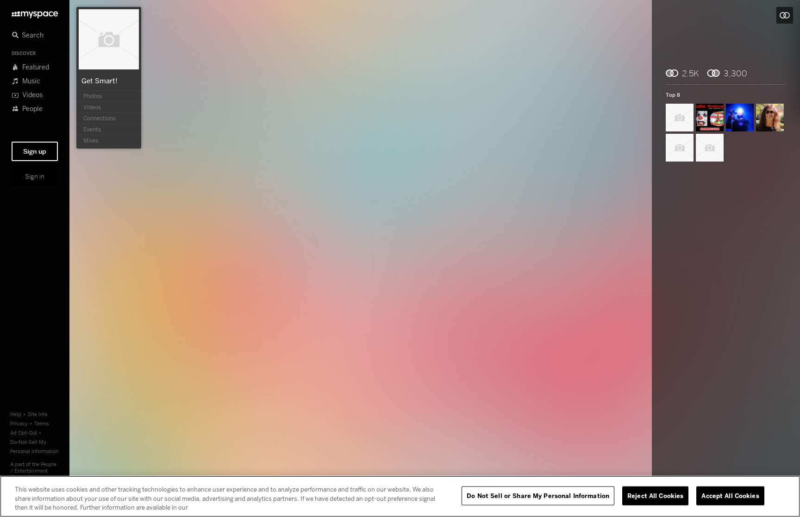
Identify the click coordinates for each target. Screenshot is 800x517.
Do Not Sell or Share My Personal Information (538, 495)
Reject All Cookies (655, 495)
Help (15, 414)
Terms (41, 423)
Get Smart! (99, 80)
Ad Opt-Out (23, 432)
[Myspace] (35, 12)
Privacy (19, 423)
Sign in (34, 176)
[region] (400, 496)
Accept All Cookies (730, 495)
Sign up (34, 151)
